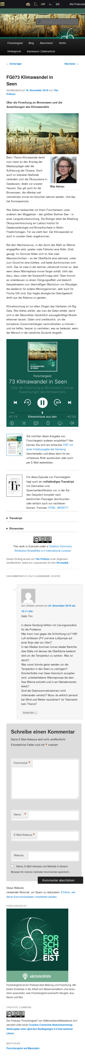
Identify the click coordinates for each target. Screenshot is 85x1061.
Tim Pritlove (42, 559)
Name (20, 814)
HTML (51, 508)
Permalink (62, 563)
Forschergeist (15, 43)
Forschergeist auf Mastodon (22, 1048)
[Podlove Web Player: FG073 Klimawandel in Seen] (42, 383)
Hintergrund (14, 51)
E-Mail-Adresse (24, 834)
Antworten (30, 712)
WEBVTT (62, 508)
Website (19, 855)
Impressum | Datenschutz (41, 51)
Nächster (72, 64)
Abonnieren (46, 43)
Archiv (62, 43)
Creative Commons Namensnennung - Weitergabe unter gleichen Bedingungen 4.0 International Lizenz (40, 1029)
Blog (31, 43)
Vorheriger (14, 64)
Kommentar (22, 762)
